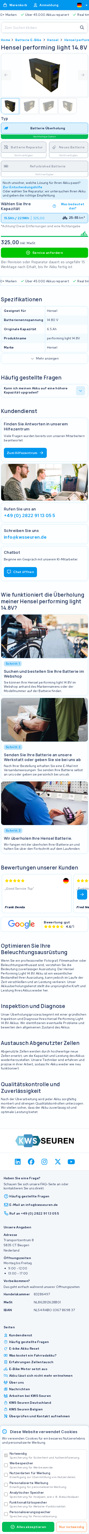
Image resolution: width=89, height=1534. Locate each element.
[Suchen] (82, 28)
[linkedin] (18, 1162)
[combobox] (80, 5)
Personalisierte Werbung (38, 1485)
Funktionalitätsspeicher (38, 1504)
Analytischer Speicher (44, 1494)
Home (5, 40)
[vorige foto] (6, 75)
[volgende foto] (83, 75)
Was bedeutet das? (72, 206)
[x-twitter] (58, 1162)
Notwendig (45, 1455)
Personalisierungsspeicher (33, 1514)
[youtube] (71, 1162)
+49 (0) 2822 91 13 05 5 (29, 515)
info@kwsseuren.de (25, 537)
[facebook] (31, 1162)
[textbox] (79, 5)
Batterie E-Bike (28, 40)
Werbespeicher (32, 1465)
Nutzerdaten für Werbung (43, 1475)
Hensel (52, 40)
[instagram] (44, 1162)
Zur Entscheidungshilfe (22, 187)
